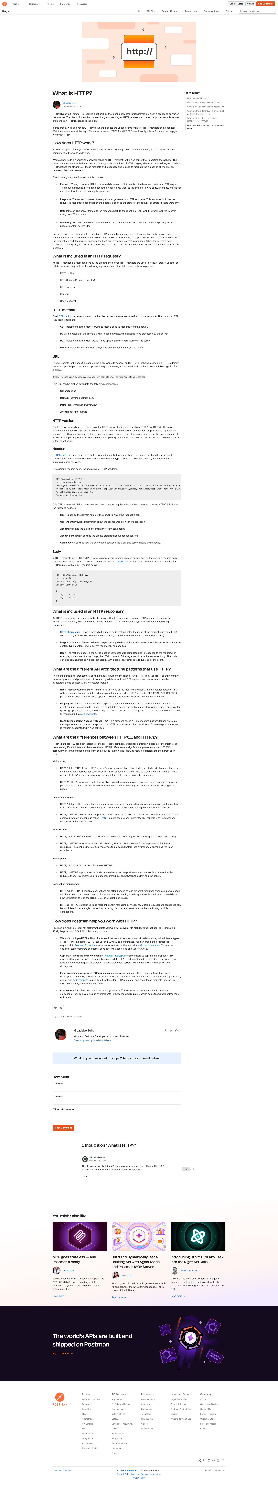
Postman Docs (148, 1399)
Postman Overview (91, 1399)
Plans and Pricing (90, 1448)
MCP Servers (147, 1428)
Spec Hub (86, 1409)
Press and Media (208, 1424)
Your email (58, 1096)
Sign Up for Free (266, 4)
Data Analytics (118, 1414)
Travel (114, 1453)
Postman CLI (88, 1433)
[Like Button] (55, 1008)
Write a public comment (64, 1109)
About (203, 1399)
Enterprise (65, 4)
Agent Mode (88, 1419)
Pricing (50, 4)
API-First (151, 11)
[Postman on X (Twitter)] (200, 1460)
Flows (85, 1414)
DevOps (115, 1428)
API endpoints (88, 713)
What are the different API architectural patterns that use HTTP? (205, 112)
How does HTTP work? (198, 98)
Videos (144, 1424)
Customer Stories (208, 1419)
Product (16, 4)
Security (174, 1414)
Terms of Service (178, 1404)
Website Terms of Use (181, 1419)
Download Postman (62, 1470)
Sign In (250, 4)
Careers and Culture (209, 1404)
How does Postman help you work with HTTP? (205, 127)
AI (139, 11)
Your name (58, 1083)
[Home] (4, 4)
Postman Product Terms (182, 1409)
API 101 (62, 1016)
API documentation (149, 945)
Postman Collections (86, 945)
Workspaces (88, 1443)
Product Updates (170, 11)
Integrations (87, 1438)
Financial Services (120, 1443)
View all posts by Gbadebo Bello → (92, 1040)
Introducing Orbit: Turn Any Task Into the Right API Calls (197, 1259)
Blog (5, 11)
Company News (211, 11)
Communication (119, 1409)
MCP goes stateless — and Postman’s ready (74, 1259)
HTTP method (64, 316)
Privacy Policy (139, 1478)
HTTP (70, 1016)
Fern (84, 1428)
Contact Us (205, 1409)
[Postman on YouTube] (213, 1460)
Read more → (60, 1295)
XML (126, 561)
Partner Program (208, 1414)
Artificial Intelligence (121, 1404)
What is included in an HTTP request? (204, 102)
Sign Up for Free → (63, 1353)
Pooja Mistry (127, 1275)
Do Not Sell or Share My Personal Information (139, 1474)
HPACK (103, 817)
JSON (120, 561)
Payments (116, 1448)
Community (146, 1409)
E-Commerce (118, 1433)
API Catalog (87, 1424)
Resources (82, 4)
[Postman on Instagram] (218, 1460)
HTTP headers (60, 455)
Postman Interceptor (115, 955)
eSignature (117, 1438)
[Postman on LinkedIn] (204, 1460)
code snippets (80, 980)
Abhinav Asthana (189, 1270)
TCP (134, 149)
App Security (118, 1399)
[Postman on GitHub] (209, 1460)
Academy (145, 1404)
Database (116, 1419)
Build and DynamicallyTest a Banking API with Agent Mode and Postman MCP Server (136, 1261)
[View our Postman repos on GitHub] (177, 1030)
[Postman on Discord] (223, 1460)
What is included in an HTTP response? (205, 107)
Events (203, 1428)
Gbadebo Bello (70, 103)
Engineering (191, 11)
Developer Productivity (122, 1424)
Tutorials (230, 11)
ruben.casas (68, 1270)
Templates (146, 1414)
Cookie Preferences (127, 1470)
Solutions (33, 4)
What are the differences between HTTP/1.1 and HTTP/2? (203, 120)
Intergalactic (147, 1419)
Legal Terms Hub (178, 1399)
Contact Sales (236, 4)
